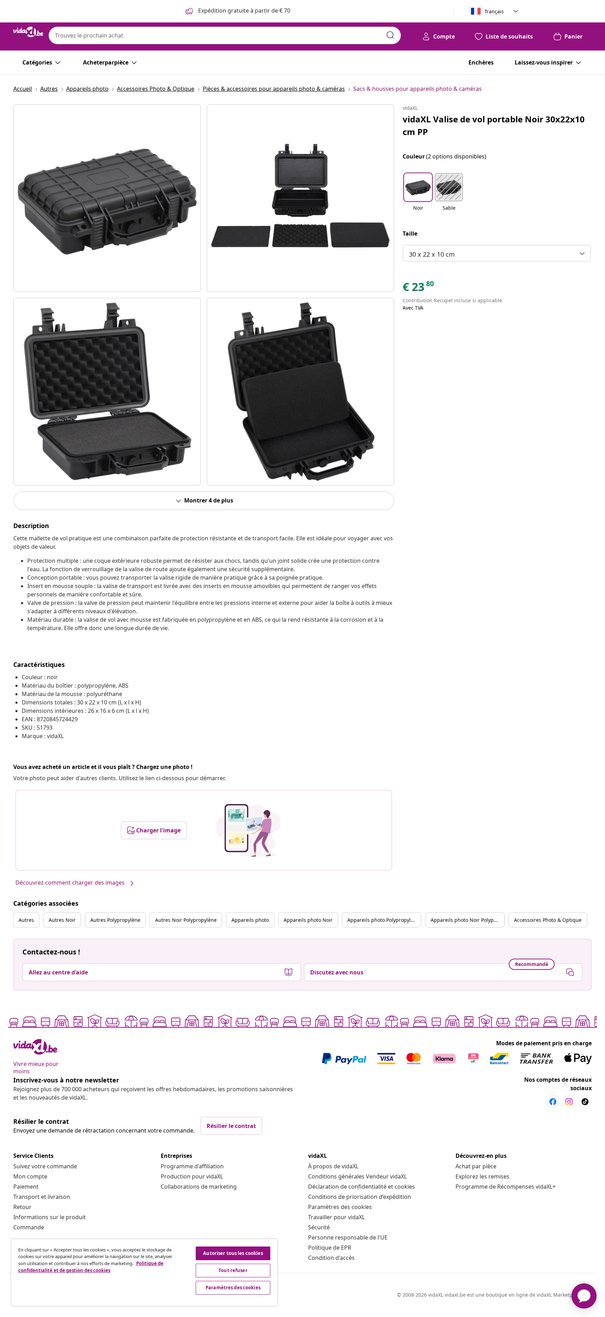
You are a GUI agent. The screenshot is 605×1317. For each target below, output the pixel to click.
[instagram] (568, 1101)
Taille (410, 233)
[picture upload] (248, 830)
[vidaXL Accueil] (28, 32)
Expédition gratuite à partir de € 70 (243, 10)
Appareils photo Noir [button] (308, 920)
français (494, 11)
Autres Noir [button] (62, 920)
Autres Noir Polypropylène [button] (186, 920)
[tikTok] (585, 1101)
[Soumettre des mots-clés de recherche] (390, 35)
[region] (144, 1272)
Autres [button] (26, 920)
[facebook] (552, 1101)
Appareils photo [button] (250, 920)
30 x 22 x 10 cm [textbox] (432, 254)
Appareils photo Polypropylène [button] (383, 920)
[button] (418, 196)
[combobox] (225, 35)
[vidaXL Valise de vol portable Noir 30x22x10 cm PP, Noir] (107, 198)
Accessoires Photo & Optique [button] (548, 920)
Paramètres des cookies (340, 1207)
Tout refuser (233, 1270)
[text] (419, 288)
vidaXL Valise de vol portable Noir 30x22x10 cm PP (494, 125)
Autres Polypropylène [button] (115, 920)
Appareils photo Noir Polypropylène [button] (467, 920)
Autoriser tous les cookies (233, 1253)
